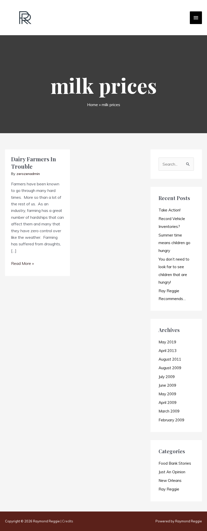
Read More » (22, 264)
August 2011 (170, 359)
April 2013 (167, 350)
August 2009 (170, 367)
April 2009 (167, 402)
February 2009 (171, 420)
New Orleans (170, 480)
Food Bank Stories (175, 463)
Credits (67, 521)
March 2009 (169, 411)
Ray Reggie (169, 489)
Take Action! (169, 210)
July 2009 (167, 376)
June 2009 (167, 385)
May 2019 (167, 342)
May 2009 (167, 393)
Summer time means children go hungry (174, 243)
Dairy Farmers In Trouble (33, 162)
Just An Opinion (172, 471)
